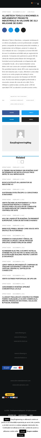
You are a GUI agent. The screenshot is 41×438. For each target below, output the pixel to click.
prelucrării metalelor (17, 104)
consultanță (30, 100)
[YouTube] (25, 320)
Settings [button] (20, 435)
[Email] (23, 30)
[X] (16, 320)
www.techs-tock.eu (20, 341)
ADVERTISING (22, 415)
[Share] (4, 30)
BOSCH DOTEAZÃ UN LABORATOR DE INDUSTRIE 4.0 (17, 183)
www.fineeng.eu (20, 333)
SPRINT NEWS (6, 12)
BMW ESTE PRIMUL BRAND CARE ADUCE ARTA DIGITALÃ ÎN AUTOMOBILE (20, 229)
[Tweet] (10, 30)
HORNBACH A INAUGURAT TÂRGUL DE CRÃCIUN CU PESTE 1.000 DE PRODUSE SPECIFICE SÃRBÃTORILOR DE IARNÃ (17, 240)
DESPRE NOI (12, 415)
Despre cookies (32, 431)
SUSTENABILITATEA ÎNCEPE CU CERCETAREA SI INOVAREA (20, 193)
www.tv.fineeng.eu (20, 337)
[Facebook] (12, 320)
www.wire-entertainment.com (20, 381)
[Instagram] (21, 320)
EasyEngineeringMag (20, 142)
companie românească (17, 100)
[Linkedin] (29, 320)
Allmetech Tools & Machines (19, 96)
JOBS (31, 415)
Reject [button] (7, 419)
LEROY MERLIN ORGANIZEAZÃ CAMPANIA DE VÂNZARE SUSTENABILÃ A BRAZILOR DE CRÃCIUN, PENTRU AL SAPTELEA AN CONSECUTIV (20, 267)
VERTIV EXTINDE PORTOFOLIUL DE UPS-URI (19, 279)
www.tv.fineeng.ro (21, 353)
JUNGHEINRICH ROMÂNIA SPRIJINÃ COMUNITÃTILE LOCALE (16, 288)
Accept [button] (23, 431)
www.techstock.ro (20, 358)
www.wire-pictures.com (21, 385)
